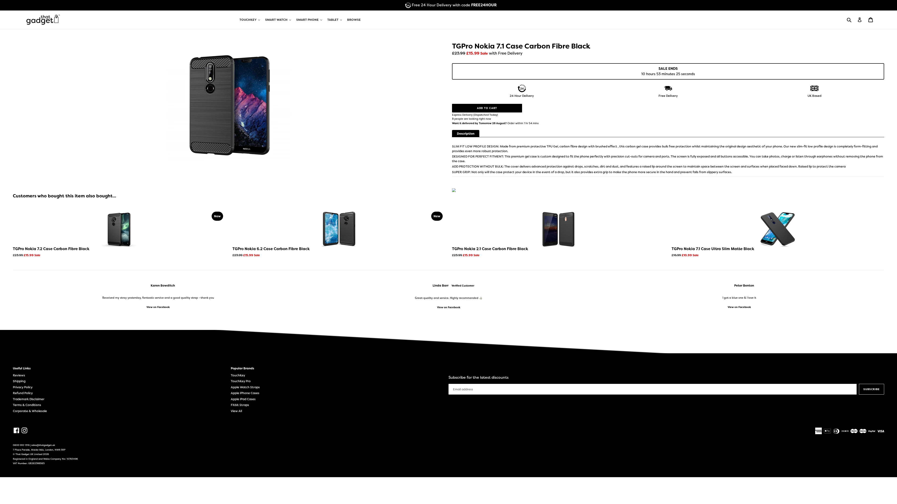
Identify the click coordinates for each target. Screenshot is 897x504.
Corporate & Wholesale (30, 411)
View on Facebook (158, 307)
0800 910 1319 (21, 445)
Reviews (19, 375)
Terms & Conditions (27, 405)
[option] (158, 296)
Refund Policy (23, 393)
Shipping (19, 381)
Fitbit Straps (240, 405)
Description (465, 134)
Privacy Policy (22, 387)
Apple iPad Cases (243, 399)
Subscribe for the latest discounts (478, 377)
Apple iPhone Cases (245, 393)
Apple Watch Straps (245, 387)
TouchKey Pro (241, 381)
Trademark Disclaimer (28, 399)
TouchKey (238, 375)
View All (236, 411)
